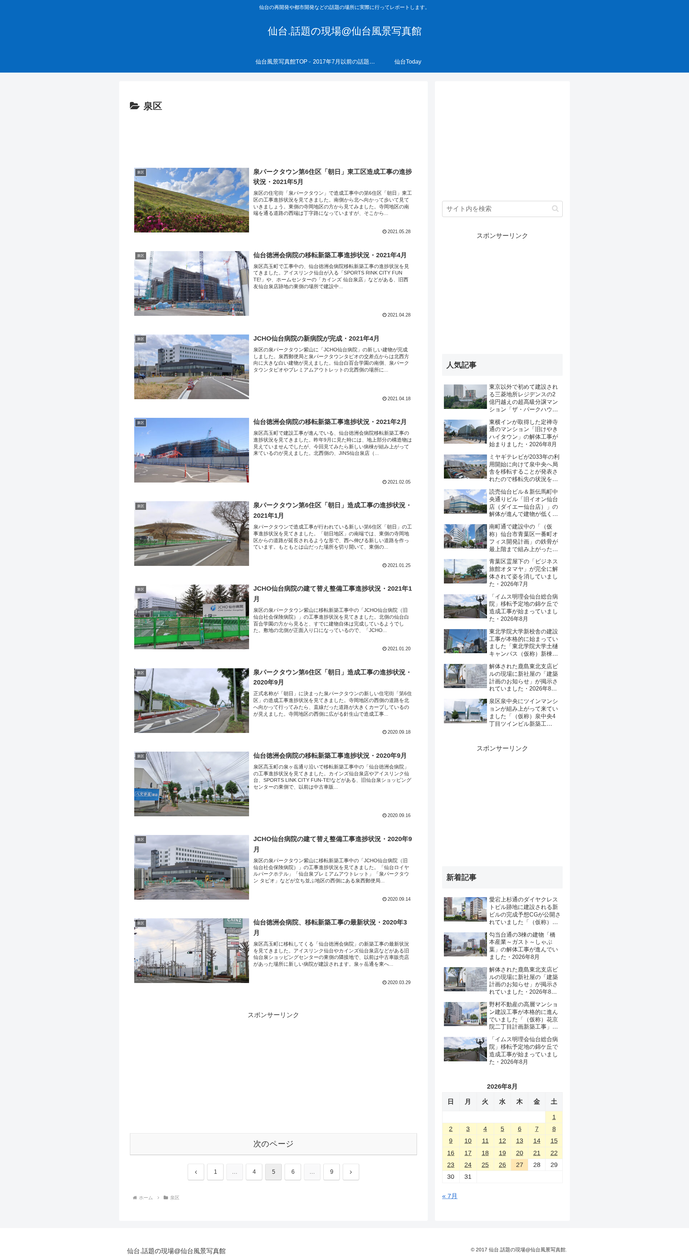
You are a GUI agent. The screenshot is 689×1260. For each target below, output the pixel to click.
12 (502, 1140)
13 (519, 1140)
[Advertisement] (273, 134)
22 (554, 1153)
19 (502, 1153)
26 (502, 1164)
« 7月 (450, 1196)
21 (536, 1153)
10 (468, 1140)
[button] (555, 208)
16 (450, 1153)
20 (519, 1153)
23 (450, 1164)
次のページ (273, 1143)
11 (485, 1140)
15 (554, 1140)
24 (468, 1164)
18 (485, 1153)
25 (485, 1164)
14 (536, 1140)
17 (468, 1153)
